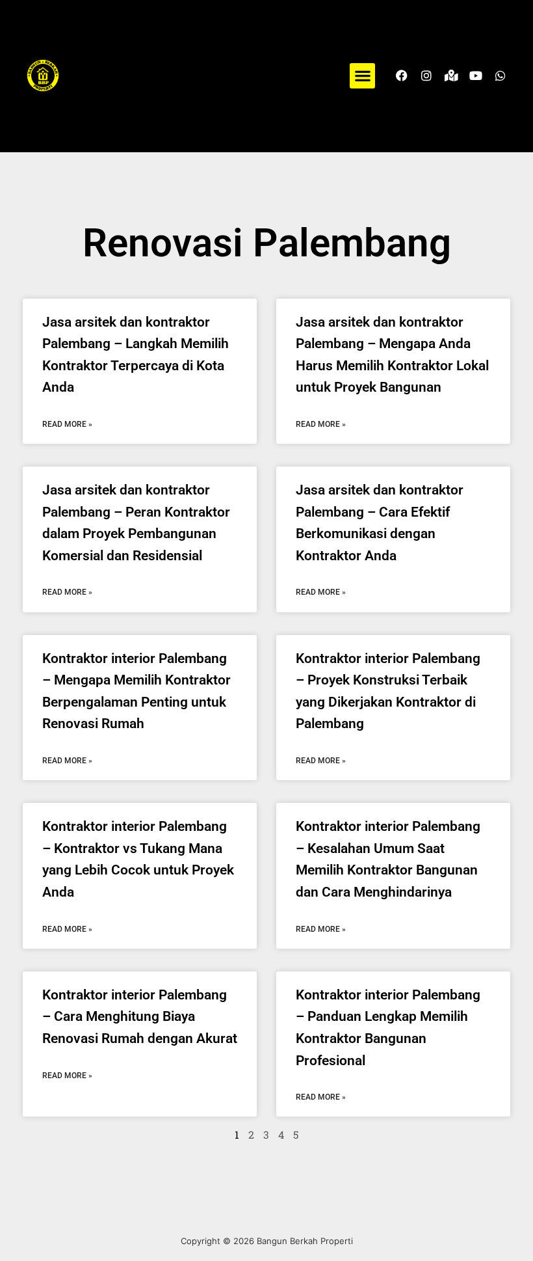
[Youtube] (476, 75)
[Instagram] (426, 75)
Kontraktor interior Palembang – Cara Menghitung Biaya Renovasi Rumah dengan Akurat (139, 1016)
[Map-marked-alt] (451, 75)
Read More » (67, 424)
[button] (362, 75)
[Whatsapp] (500, 75)
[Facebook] (402, 75)
